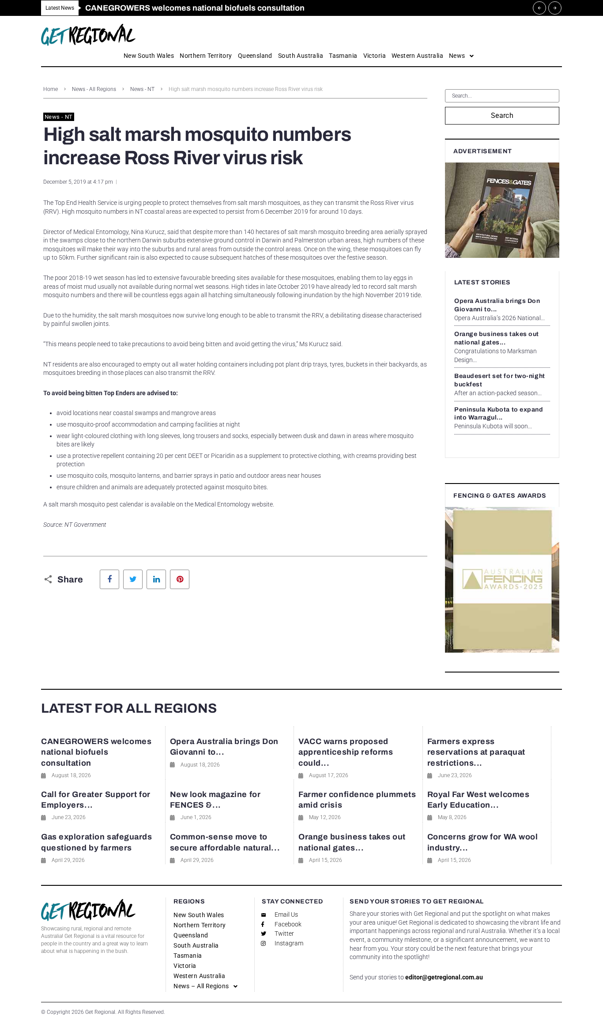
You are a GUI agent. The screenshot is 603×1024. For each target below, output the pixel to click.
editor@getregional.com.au (444, 977)
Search (502, 115)
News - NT (142, 89)
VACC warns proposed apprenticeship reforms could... (345, 752)
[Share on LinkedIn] (156, 579)
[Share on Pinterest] (179, 579)
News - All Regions (94, 89)
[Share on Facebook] (109, 579)
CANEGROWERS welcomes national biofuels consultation (96, 752)
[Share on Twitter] (133, 579)
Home (50, 89)
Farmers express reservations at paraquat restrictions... (476, 752)
